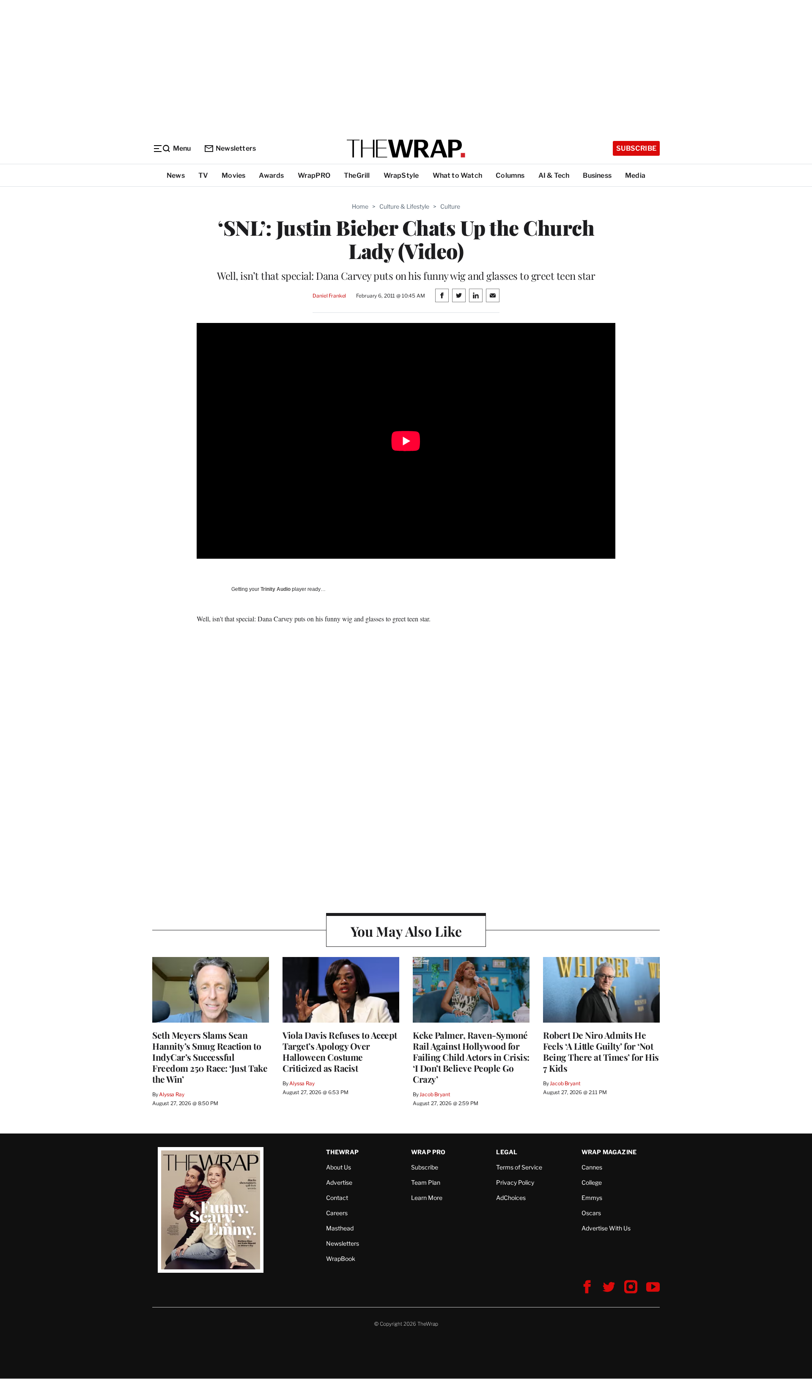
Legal (506, 1152)
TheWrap (342, 1152)
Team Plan (425, 1182)
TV (203, 175)
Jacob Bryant (435, 1094)
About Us (338, 1167)
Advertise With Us (606, 1228)
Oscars (591, 1212)
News (176, 175)
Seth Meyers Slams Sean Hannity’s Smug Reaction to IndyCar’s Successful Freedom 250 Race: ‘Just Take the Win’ (209, 1056)
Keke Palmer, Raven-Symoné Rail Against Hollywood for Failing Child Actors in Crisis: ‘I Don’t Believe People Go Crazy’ (471, 1056)
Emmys (592, 1197)
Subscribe (636, 148)
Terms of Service (519, 1167)
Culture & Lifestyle (404, 206)
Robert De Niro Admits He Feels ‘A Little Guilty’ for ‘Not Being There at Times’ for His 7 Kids (601, 1051)
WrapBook (340, 1258)
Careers (337, 1212)
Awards (271, 175)
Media (635, 175)
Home (360, 206)
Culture (450, 206)
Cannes (592, 1167)
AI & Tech (554, 175)
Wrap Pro (428, 1152)
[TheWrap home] (406, 148)
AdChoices (511, 1197)
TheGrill (357, 175)
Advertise (339, 1182)
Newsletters (236, 148)
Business (597, 175)
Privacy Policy (515, 1182)
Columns (510, 175)
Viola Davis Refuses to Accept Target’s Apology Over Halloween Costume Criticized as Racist (340, 1051)
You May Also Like (406, 931)
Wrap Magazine (609, 1152)
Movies (233, 175)
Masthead (340, 1228)
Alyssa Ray (171, 1094)
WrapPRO (314, 175)
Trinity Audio (276, 589)
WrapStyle (401, 175)
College (592, 1182)
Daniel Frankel (329, 295)
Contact (337, 1197)
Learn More (426, 1197)
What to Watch (458, 175)
